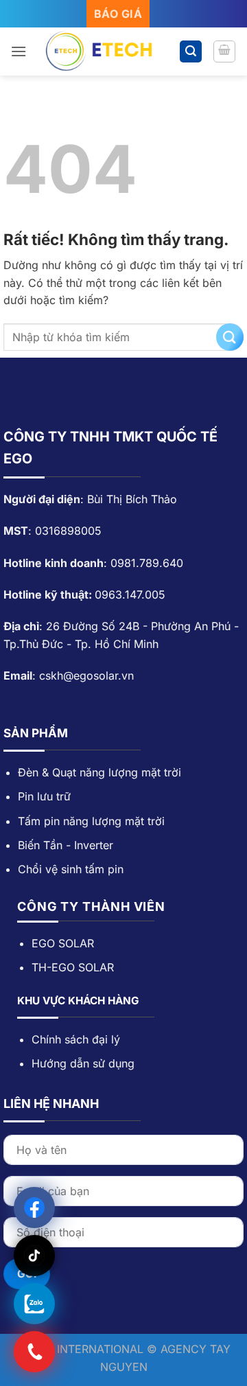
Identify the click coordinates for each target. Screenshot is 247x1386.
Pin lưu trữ (44, 796)
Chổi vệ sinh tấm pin (71, 869)
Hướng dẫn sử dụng (83, 1063)
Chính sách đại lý (76, 1039)
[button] (18, 51)
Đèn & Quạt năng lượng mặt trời (101, 772)
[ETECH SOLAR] (104, 51)
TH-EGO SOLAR (73, 967)
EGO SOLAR (63, 943)
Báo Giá (118, 14)
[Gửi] (230, 337)
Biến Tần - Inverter (65, 845)
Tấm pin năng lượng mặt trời (91, 821)
